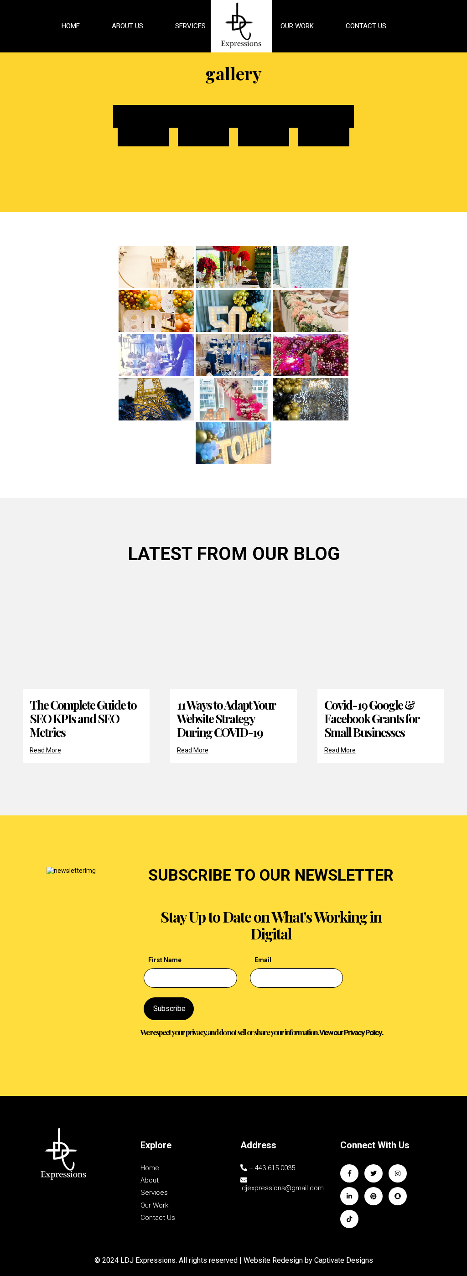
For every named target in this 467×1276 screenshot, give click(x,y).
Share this (233, 116)
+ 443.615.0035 (271, 1168)
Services (190, 26)
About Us (127, 26)
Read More (45, 750)
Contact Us (366, 26)
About (149, 1180)
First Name (165, 960)
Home (71, 26)
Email (262, 960)
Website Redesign (273, 1260)
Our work (154, 1205)
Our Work (297, 26)
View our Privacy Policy (350, 1032)
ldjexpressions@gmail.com (282, 1188)
